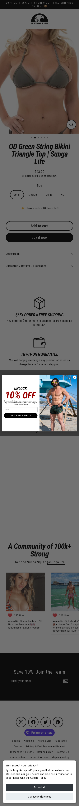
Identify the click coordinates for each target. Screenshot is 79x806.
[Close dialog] (74, 377)
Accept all (39, 787)
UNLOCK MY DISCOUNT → (21, 415)
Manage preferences (39, 796)
